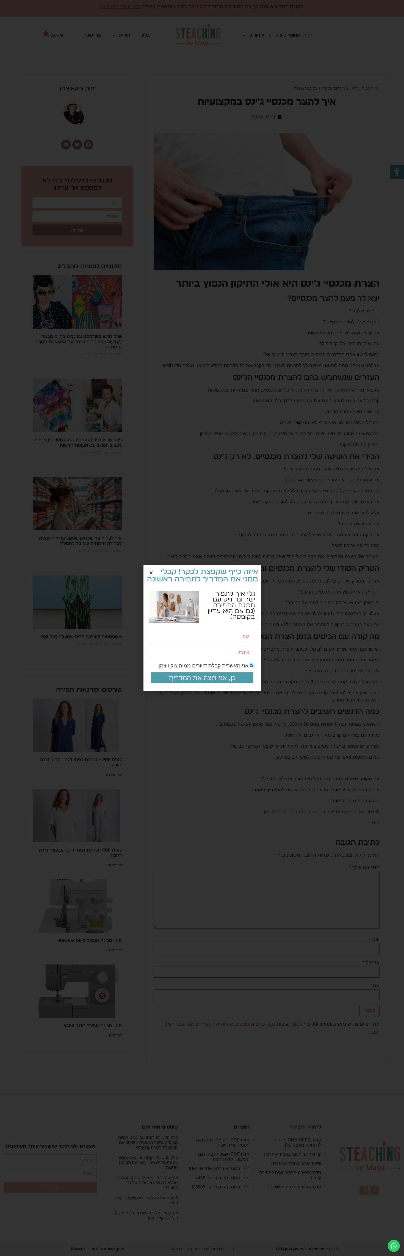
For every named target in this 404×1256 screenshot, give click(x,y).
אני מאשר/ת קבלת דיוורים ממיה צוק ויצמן (203, 666)
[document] (202, 628)
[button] (151, 573)
